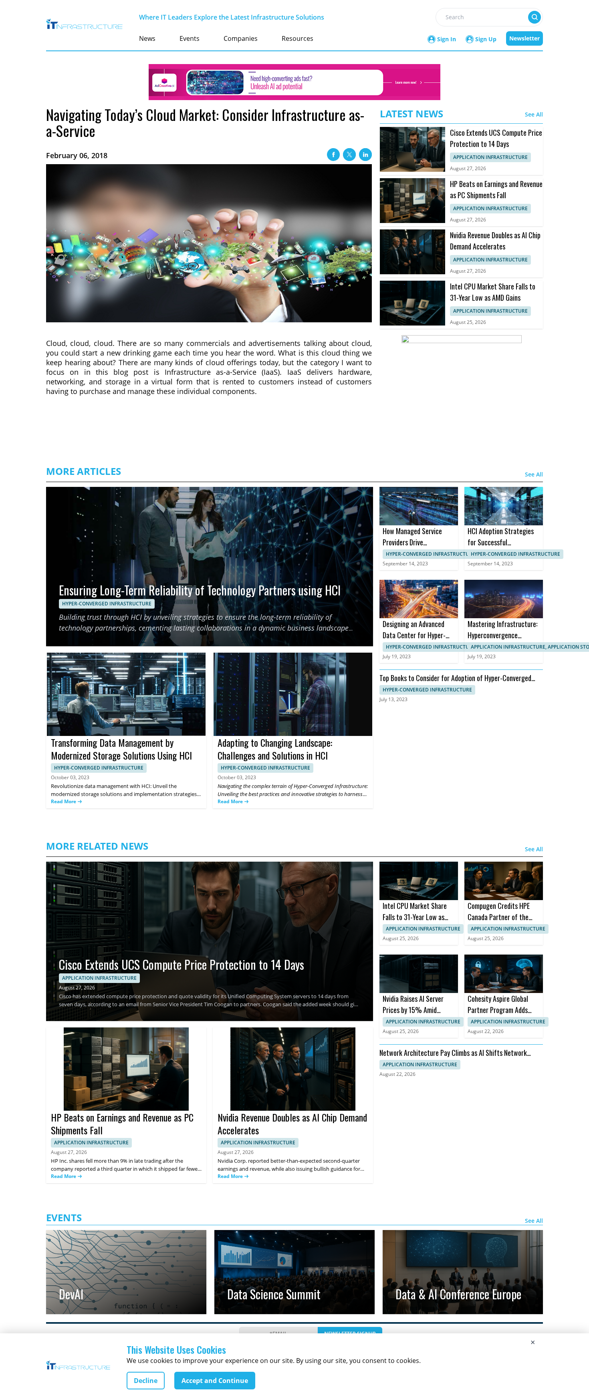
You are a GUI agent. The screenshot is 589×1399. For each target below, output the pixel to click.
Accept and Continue (215, 1380)
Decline (145, 1380)
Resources (297, 38)
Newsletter (524, 38)
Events (190, 38)
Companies (241, 38)
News (147, 38)
